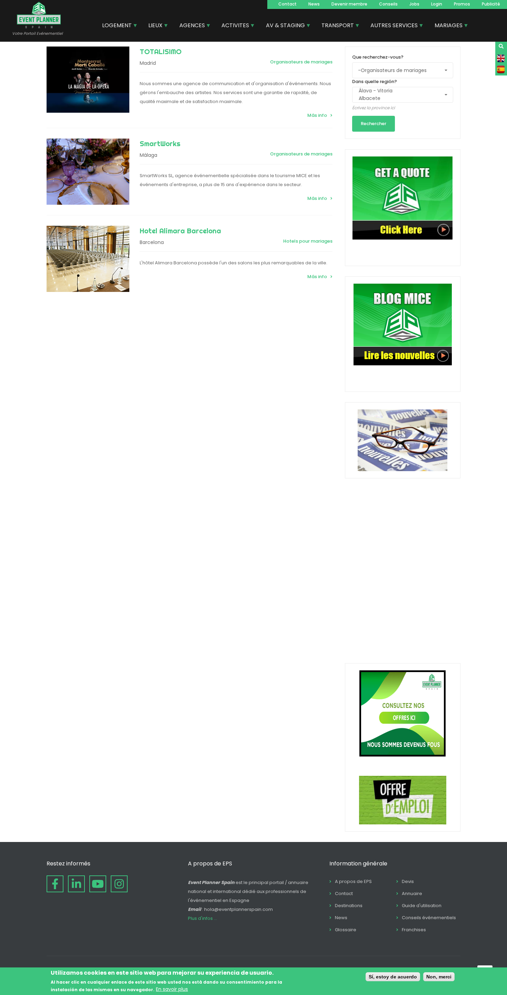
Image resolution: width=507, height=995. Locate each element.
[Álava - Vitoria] (399, 91)
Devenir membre (349, 4)
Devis (408, 881)
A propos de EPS (353, 881)
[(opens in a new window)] (55, 884)
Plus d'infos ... (202, 918)
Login (436, 4)
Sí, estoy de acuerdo (393, 976)
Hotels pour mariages (307, 241)
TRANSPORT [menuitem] (335, 26)
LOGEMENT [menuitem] (114, 26)
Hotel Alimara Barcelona (180, 230)
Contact (287, 4)
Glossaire (345, 929)
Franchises (414, 929)
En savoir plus (172, 989)
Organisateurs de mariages (301, 62)
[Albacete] (399, 98)
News (314, 4)
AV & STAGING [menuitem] (283, 26)
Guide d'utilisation (421, 905)
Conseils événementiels (429, 917)
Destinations (348, 905)
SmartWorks (160, 143)
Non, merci (438, 976)
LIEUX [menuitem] (152, 26)
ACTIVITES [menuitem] (232, 26)
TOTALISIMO (160, 51)
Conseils (388, 4)
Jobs (414, 4)
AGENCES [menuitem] (189, 26)
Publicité (491, 4)
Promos (462, 4)
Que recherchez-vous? (378, 57)
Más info (317, 115)
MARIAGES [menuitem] (446, 26)
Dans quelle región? (374, 81)
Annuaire (412, 893)
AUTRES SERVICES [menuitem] (391, 26)
